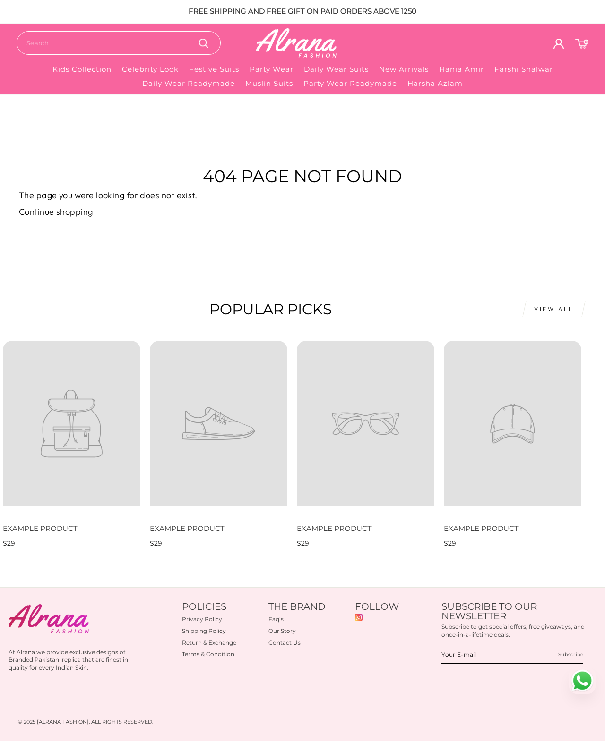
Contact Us (284, 642)
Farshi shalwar (523, 69)
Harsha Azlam (435, 83)
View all (554, 308)
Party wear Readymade (350, 83)
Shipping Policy (204, 630)
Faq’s (276, 619)
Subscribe (570, 654)
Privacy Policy (202, 619)
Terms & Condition (208, 653)
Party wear (272, 69)
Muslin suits (269, 83)
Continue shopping (56, 211)
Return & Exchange (209, 642)
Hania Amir (461, 69)
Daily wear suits (336, 69)
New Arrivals (404, 69)
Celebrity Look (150, 69)
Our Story (282, 630)
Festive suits (214, 69)
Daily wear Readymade (188, 83)
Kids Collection (82, 69)
